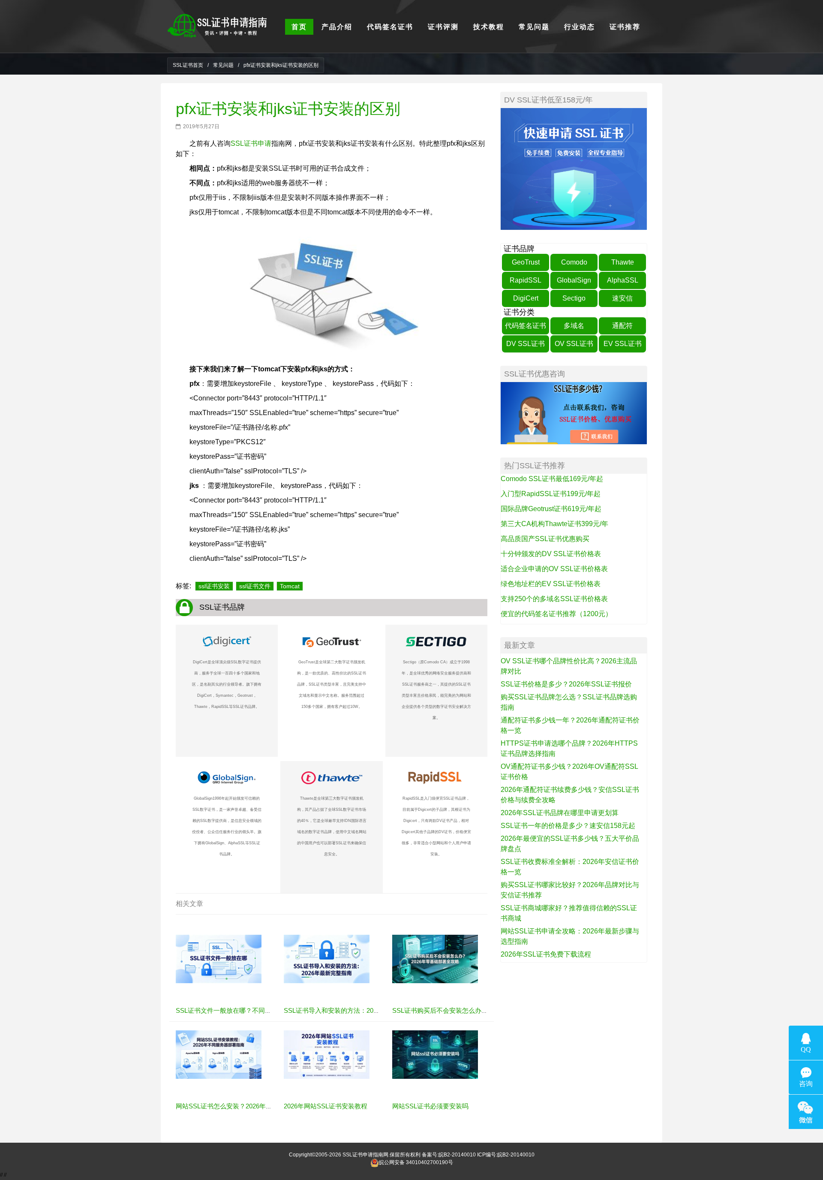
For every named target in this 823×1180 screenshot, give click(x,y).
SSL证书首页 (188, 65)
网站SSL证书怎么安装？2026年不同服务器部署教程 (250, 1106)
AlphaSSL (622, 280)
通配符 (622, 325)
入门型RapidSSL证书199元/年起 (551, 493)
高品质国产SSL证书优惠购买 (545, 538)
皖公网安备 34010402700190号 (416, 1162)
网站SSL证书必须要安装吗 (430, 1106)
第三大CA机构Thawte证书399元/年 (554, 523)
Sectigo (574, 298)
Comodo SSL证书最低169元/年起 (552, 478)
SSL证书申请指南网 (365, 1155)
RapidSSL (525, 280)
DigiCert (525, 298)
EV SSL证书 (623, 343)
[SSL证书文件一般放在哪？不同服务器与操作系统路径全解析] (218, 959)
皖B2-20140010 (457, 1155)
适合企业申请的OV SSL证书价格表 (554, 568)
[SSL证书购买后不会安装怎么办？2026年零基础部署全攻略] (435, 959)
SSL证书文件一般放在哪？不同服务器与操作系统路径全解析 (262, 1010)
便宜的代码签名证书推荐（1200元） (556, 613)
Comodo (574, 262)
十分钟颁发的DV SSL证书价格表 (551, 553)
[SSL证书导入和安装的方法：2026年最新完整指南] (326, 959)
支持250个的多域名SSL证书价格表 (554, 598)
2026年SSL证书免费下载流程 (546, 954)
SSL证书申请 (251, 143)
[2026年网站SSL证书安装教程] (326, 1054)
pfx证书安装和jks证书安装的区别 (288, 108)
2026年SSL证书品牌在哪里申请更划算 (560, 812)
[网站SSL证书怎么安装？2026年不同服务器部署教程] (218, 1054)
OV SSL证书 (574, 343)
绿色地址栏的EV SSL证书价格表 (551, 583)
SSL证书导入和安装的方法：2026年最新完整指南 (354, 1010)
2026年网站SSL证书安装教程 (325, 1106)
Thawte (622, 262)
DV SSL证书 (525, 343)
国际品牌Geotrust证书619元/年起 (551, 508)
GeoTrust (526, 262)
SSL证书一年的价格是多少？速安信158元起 (568, 825)
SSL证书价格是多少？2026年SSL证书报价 (566, 684)
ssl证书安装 (214, 586)
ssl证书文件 (254, 586)
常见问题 (223, 65)
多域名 (574, 325)
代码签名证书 (525, 325)
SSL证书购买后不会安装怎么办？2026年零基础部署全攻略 (475, 1010)
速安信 (622, 298)
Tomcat (290, 586)
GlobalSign (574, 280)
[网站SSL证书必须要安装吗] (435, 1054)
